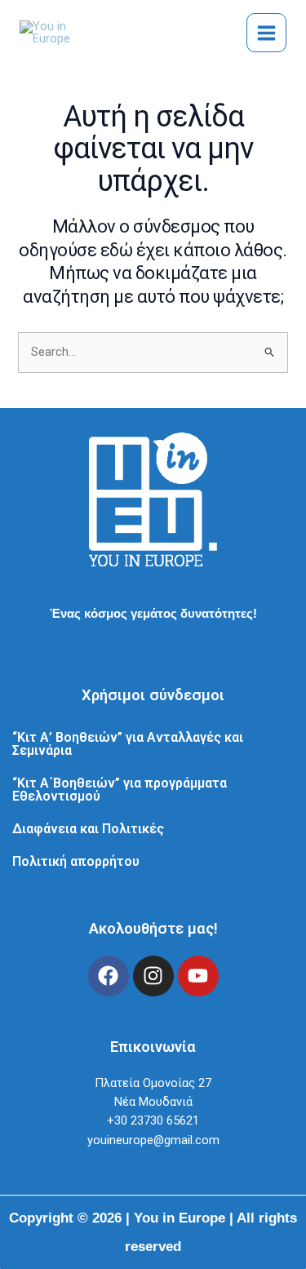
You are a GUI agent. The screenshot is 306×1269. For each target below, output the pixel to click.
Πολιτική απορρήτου (76, 861)
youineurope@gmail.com (153, 1140)
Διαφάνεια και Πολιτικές (88, 828)
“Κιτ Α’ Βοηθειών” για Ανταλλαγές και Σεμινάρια (127, 744)
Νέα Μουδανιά (153, 1101)
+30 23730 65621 (153, 1120)
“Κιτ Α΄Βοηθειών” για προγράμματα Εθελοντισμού (119, 789)
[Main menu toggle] (266, 33)
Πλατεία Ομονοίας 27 (153, 1083)
